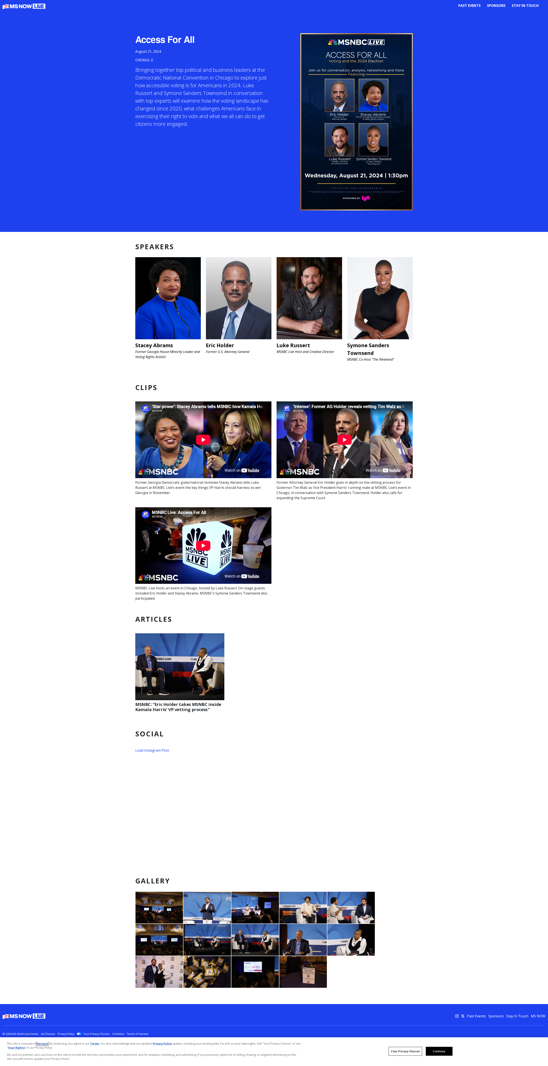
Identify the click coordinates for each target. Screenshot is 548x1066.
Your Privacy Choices (96, 1034)
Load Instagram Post (152, 750)
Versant (42, 1043)
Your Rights (16, 1047)
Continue (439, 1051)
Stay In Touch (525, 5)
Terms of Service (137, 1034)
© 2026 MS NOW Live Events (21, 1034)
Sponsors (496, 5)
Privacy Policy (66, 1034)
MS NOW (538, 1016)
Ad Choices (48, 1034)
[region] (274, 1051)
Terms (94, 1043)
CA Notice (118, 1034)
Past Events (469, 5)
